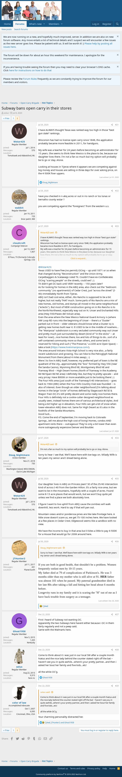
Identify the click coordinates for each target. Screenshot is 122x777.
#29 (117, 685)
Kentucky (31, 642)
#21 (117, 124)
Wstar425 (19, 141)
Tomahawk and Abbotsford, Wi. (21, 155)
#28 (117, 649)
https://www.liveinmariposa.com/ (70, 347)
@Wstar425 (44, 267)
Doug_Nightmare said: (51, 547)
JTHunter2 (19, 558)
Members (54, 23)
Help (104, 768)
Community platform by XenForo (61, 774)
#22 (117, 190)
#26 (117, 541)
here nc (31, 678)
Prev (7, 118)
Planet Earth (29, 569)
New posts (7, 29)
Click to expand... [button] (79, 258)
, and (59, 722)
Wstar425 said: (47, 232)
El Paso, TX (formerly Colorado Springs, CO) (21, 258)
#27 (117, 614)
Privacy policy (93, 768)
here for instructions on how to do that (30, 70)
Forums (19, 23)
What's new (35, 23)
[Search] (117, 24)
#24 (117, 438)
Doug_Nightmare (19, 454)
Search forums (21, 29)
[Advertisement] (59, 94)
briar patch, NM (28, 219)
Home (7, 23)
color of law (19, 702)
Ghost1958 (19, 631)
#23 (117, 226)
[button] (44, 24)
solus (6, 112)
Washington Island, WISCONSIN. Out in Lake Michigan (20, 470)
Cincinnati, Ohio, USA (25, 714)
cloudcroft (19, 243)
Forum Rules (30, 78)
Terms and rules (77, 768)
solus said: (45, 692)
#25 (117, 478)
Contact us (63, 768)
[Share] (112, 125)
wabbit (19, 207)
